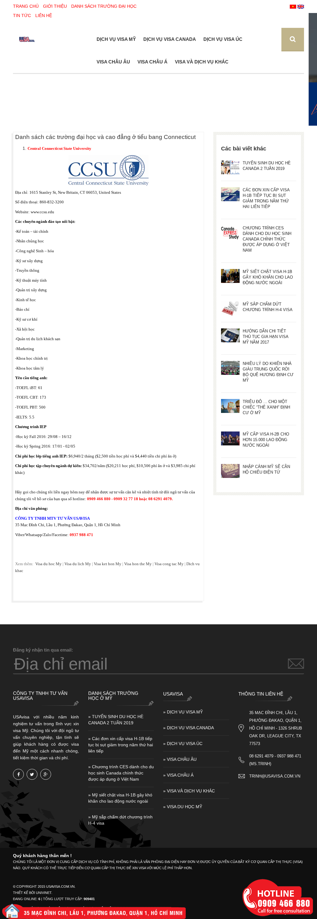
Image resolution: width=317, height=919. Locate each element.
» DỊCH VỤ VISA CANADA (188, 727)
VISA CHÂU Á (152, 61)
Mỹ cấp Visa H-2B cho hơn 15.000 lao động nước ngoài (266, 440)
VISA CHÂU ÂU (113, 61)
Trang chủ (26, 6)
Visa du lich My (78, 563)
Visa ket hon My (107, 563)
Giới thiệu (55, 6)
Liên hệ (43, 15)
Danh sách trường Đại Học (104, 6)
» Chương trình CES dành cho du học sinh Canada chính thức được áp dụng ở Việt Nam (121, 773)
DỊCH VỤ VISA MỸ (116, 39)
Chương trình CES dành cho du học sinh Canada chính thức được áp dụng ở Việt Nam (267, 239)
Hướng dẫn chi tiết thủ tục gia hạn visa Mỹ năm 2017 (265, 337)
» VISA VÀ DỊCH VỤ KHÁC (189, 790)
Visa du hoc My (48, 563)
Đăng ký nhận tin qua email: (43, 649)
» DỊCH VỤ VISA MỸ (183, 711)
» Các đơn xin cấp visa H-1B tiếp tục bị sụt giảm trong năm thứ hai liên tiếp (120, 744)
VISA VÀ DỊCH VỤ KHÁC (201, 61)
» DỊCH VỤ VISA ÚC (182, 743)
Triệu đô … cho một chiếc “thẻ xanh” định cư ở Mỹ (266, 407)
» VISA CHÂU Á (178, 775)
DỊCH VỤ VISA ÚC (222, 39)
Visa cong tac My (169, 563)
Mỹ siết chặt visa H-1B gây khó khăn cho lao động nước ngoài (268, 277)
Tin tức (22, 15)
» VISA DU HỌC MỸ (182, 806)
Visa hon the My (138, 563)
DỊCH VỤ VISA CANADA (169, 39)
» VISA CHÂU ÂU (180, 759)
